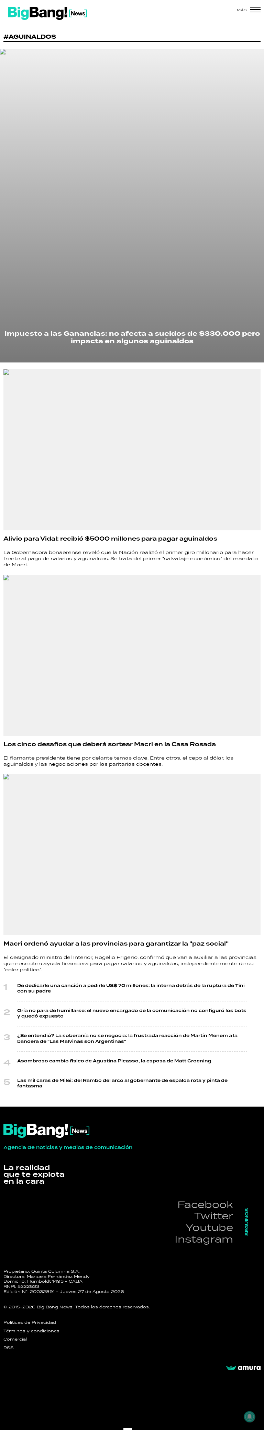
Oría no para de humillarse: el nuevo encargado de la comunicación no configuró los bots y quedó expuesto (131, 1014)
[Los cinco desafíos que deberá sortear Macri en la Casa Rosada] (132, 655)
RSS (8, 1347)
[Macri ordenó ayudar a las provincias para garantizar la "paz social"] (132, 854)
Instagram (204, 1239)
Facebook (205, 1204)
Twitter (213, 1215)
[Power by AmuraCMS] (243, 1368)
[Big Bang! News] (47, 13)
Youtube (209, 1227)
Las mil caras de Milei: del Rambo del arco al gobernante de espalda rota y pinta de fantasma (122, 1083)
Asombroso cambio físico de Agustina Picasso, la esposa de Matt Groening (114, 1061)
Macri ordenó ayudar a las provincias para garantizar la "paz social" (116, 943)
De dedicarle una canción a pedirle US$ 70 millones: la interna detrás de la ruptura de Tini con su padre (131, 989)
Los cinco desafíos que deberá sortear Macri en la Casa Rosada (109, 744)
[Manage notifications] (249, 1416)
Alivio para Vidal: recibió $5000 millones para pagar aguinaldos (110, 538)
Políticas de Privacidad (29, 1322)
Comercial (15, 1339)
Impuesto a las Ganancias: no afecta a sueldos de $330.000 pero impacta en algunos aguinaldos (132, 337)
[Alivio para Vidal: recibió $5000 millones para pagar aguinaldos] (132, 449)
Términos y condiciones (31, 1331)
